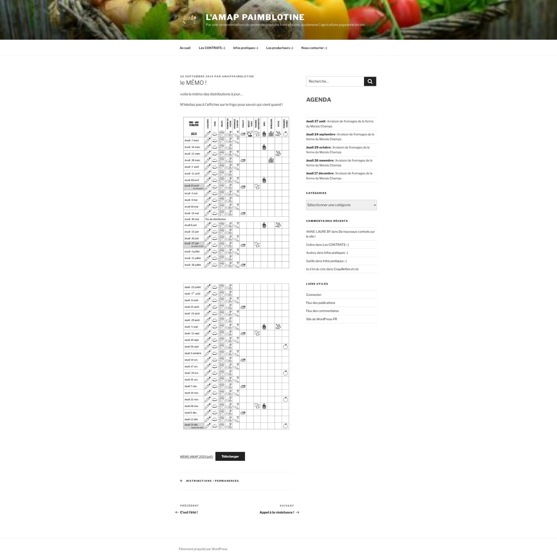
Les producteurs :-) (279, 48)
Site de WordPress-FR (321, 319)
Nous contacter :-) (314, 48)
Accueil (185, 48)
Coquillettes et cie (346, 269)
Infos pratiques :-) (245, 48)
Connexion (313, 294)
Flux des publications (320, 303)
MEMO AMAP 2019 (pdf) (196, 456)
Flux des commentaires (322, 311)
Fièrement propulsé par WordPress (203, 549)
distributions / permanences (212, 480)
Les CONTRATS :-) (212, 48)
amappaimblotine (238, 76)
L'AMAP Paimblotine (255, 17)
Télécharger (230, 456)
